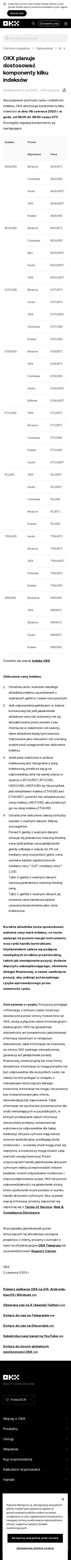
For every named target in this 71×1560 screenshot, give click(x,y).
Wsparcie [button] (10, 1449)
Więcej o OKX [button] (14, 1419)
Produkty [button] (10, 1429)
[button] (33, 23)
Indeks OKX (41, 661)
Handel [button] (8, 1479)
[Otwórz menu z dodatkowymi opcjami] (66, 24)
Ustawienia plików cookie (35, 1548)
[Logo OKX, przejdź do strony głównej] (11, 23)
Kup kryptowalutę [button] (17, 1459)
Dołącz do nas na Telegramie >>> (29, 1315)
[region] (35, 1526)
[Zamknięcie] (63, 1499)
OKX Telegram (49, 1245)
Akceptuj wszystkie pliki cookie (35, 1538)
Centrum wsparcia (16, 48)
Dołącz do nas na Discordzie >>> (28, 1325)
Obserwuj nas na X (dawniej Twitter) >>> (34, 1305)
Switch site (16, 13)
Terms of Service (38, 1207)
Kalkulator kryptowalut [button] (21, 1469)
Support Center (43, 1251)
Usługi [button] (8, 1439)
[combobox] (38, 38)
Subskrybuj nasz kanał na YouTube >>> (33, 1336)
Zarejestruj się (49, 23)
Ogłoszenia (44, 48)
